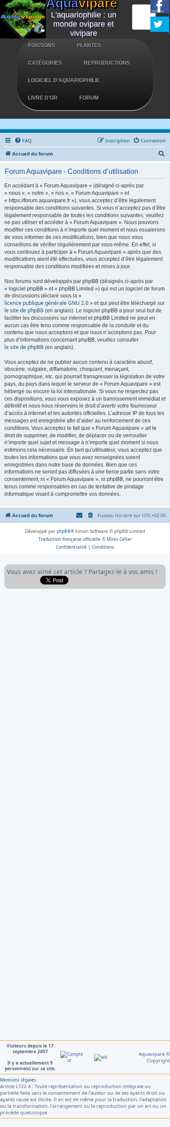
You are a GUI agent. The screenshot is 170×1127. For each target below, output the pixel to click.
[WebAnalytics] (101, 1057)
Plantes (89, 45)
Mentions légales (18, 1080)
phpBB (64, 531)
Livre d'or (43, 98)
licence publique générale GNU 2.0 (46, 303)
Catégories (45, 63)
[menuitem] (23, 140)
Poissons (41, 45)
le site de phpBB (24, 310)
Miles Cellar (119, 539)
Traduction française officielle (69, 539)
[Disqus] (85, 702)
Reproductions (107, 63)
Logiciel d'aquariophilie (64, 80)
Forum (89, 98)
